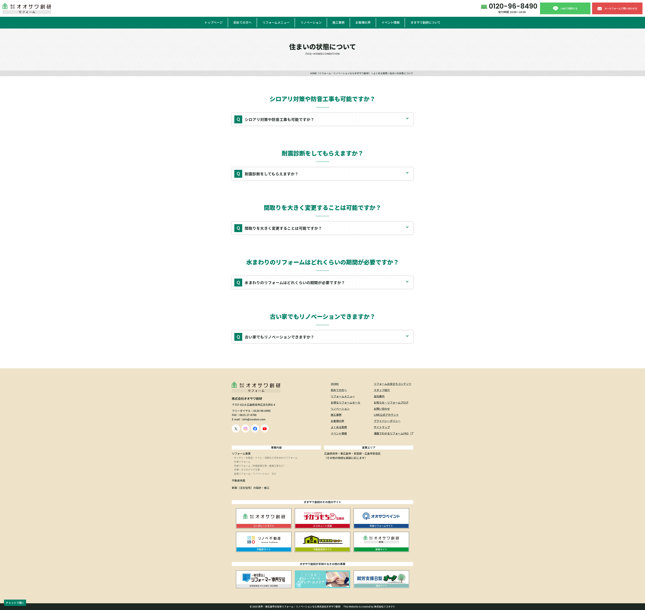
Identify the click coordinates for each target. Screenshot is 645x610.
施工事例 (338, 22)
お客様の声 (363, 22)
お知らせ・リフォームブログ (391, 402)
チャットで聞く (15, 603)
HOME (335, 384)
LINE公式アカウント (386, 415)
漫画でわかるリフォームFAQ (391, 433)
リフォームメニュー (276, 22)
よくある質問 (339, 427)
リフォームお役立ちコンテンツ (392, 384)
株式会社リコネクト (384, 606)
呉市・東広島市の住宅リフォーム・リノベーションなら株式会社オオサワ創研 (299, 606)
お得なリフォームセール (345, 402)
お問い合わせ (382, 409)
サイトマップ (382, 427)
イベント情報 (390, 22)
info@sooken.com (253, 419)
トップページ (213, 22)
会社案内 (379, 396)
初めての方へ (242, 22)
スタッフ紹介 (382, 390)
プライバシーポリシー (387, 421)
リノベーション (311, 22)
